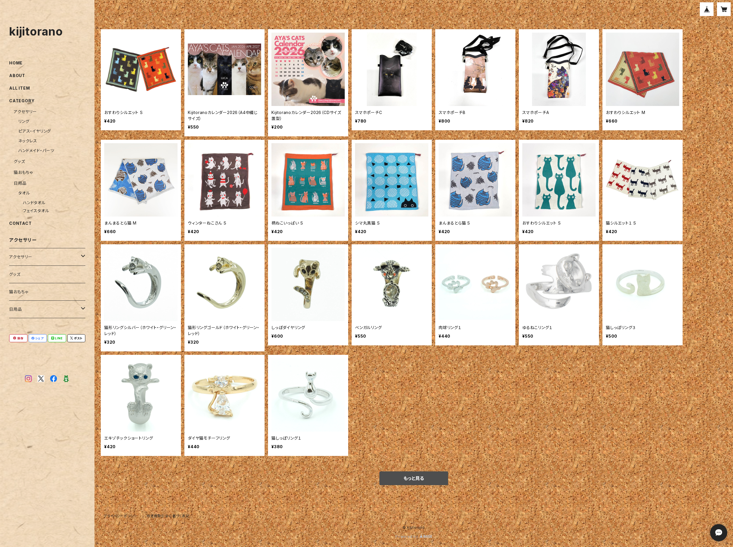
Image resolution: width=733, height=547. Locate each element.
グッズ (19, 161)
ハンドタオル (34, 202)
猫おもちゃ (23, 172)
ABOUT (17, 75)
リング (23, 121)
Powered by (407, 536)
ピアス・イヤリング (34, 131)
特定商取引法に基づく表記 (168, 516)
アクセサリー (25, 111)
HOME (16, 62)
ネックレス (27, 140)
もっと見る (413, 478)
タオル (24, 192)
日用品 (20, 183)
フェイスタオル (36, 210)
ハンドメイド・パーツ (36, 150)
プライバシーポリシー (120, 516)
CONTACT (20, 223)
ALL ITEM (19, 88)
